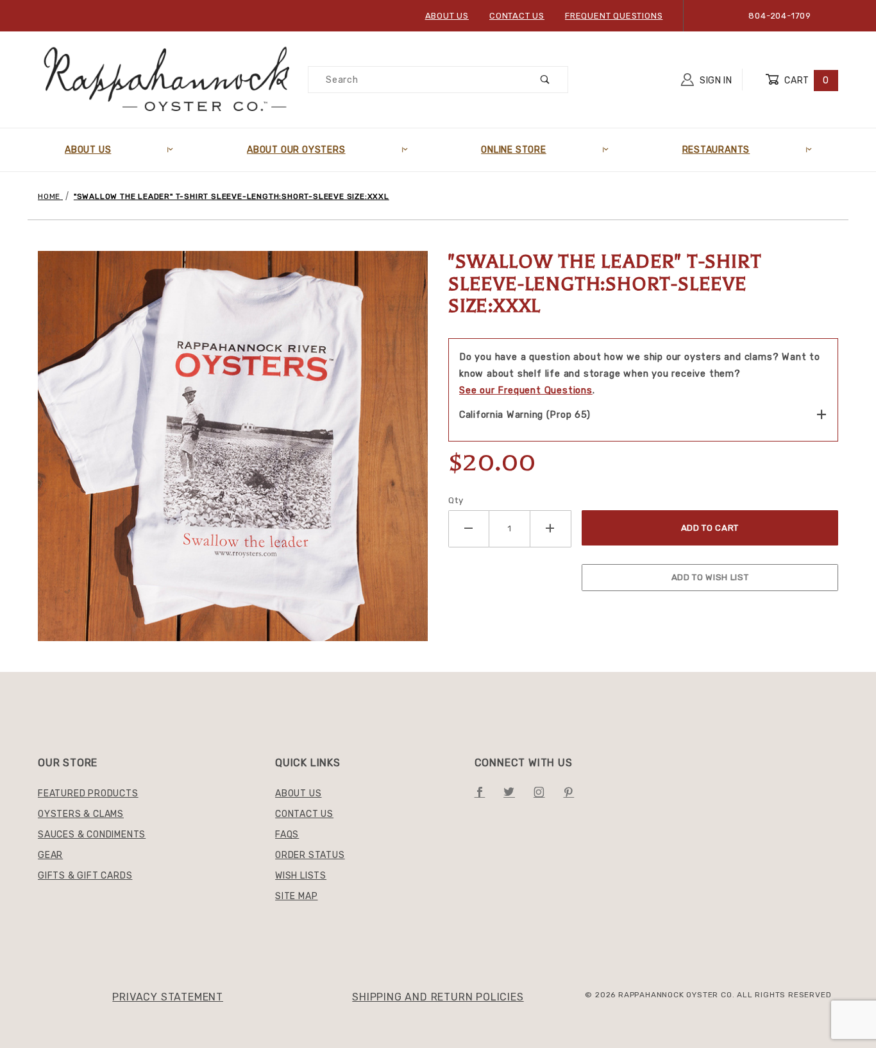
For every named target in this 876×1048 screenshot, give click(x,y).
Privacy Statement (167, 997)
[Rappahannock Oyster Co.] (168, 79)
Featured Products (88, 793)
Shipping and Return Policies (437, 997)
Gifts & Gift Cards (85, 875)
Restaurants (716, 149)
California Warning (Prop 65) (525, 414)
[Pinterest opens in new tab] (573, 797)
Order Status (310, 855)
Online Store (513, 149)
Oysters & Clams (81, 814)
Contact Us (516, 16)
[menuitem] (119, 149)
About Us (447, 16)
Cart (805, 80)
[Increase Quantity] (550, 528)
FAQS (287, 834)
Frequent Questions (613, 16)
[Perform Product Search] (545, 79)
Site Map (296, 896)
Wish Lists (300, 875)
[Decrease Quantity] (468, 528)
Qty (455, 500)
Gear (50, 855)
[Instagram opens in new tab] (544, 797)
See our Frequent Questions (526, 390)
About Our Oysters (296, 149)
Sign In (714, 80)
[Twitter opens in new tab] (514, 797)
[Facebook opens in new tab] (485, 797)
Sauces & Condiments (92, 834)
